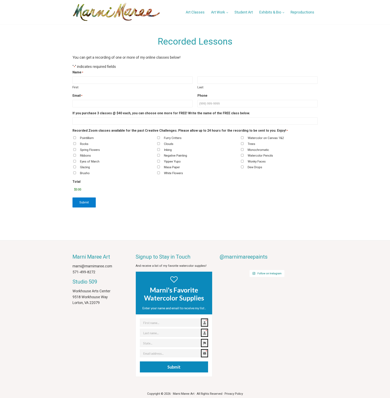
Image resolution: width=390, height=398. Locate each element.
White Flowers (173, 173)
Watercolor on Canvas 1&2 (266, 138)
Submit (84, 202)
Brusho (85, 173)
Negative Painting (175, 155)
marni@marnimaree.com (92, 266)
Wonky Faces (257, 161)
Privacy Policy (234, 394)
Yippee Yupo (172, 161)
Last (200, 87)
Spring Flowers (90, 150)
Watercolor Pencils (260, 155)
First (75, 87)
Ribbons (85, 155)
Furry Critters (173, 138)
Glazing (85, 167)
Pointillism (87, 138)
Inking (168, 150)
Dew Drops (255, 167)
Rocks (84, 144)
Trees (251, 144)
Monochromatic (258, 150)
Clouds (168, 144)
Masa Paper (172, 167)
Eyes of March (89, 161)
